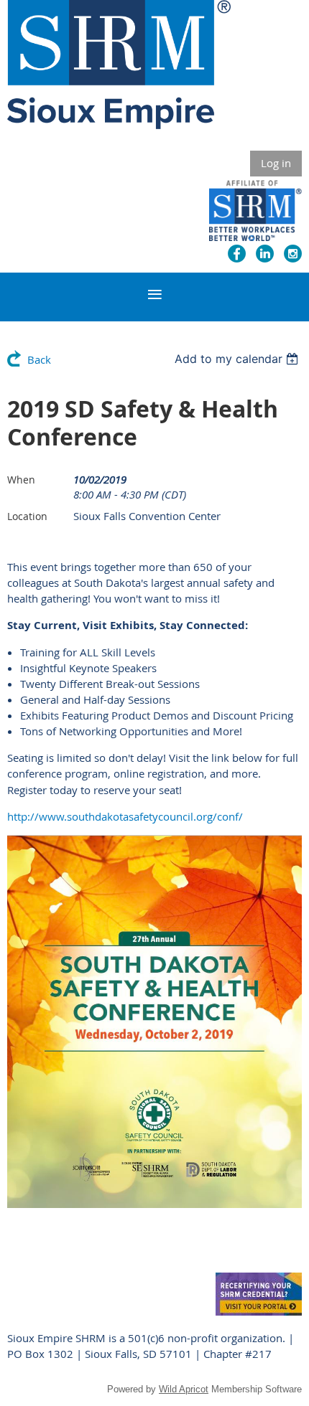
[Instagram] (293, 254)
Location (27, 516)
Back (39, 359)
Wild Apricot (183, 1389)
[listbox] (238, 358)
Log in (276, 163)
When (21, 479)
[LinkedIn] (265, 254)
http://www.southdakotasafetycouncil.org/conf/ (125, 816)
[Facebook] (237, 254)
